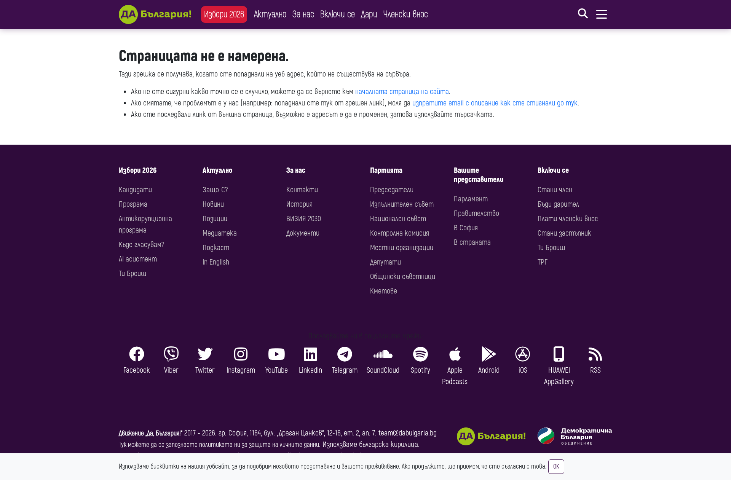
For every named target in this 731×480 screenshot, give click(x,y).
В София (466, 228)
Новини (213, 204)
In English (216, 262)
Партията (386, 170)
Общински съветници (402, 276)
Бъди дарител (558, 204)
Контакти (302, 190)
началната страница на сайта (402, 91)
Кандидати (135, 190)
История (299, 204)
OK (556, 466)
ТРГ (542, 262)
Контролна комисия (399, 233)
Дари (369, 14)
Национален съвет (398, 218)
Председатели (391, 190)
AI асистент (138, 259)
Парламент (471, 199)
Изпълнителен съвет (402, 204)
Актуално (270, 14)
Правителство (476, 213)
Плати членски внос (568, 218)
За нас (303, 14)
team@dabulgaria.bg (407, 433)
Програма (133, 204)
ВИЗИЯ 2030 (303, 218)
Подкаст (216, 247)
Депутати (385, 262)
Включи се (337, 14)
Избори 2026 (224, 14)
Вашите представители (479, 175)
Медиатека (220, 233)
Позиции (215, 218)
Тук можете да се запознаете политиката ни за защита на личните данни (219, 445)
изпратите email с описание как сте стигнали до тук (495, 103)
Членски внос (405, 14)
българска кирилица (388, 444)
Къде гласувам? (141, 244)
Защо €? (215, 190)
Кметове (383, 291)
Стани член (555, 190)
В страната (472, 242)
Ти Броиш (132, 273)
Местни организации (401, 247)
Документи (302, 233)
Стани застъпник (564, 233)
